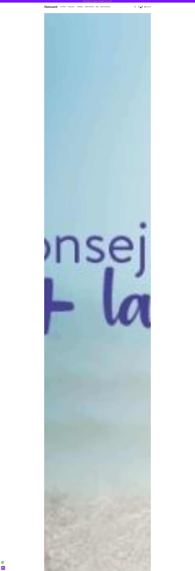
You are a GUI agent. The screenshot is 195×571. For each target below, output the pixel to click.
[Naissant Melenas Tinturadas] (51, 7)
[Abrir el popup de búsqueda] (135, 6)
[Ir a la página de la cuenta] (138, 6)
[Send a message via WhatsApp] (2, 562)
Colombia (148, 6)
